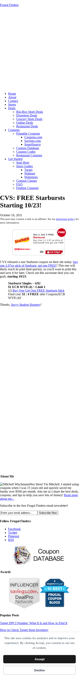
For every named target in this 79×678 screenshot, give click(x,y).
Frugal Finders (9, 5)
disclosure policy (65, 218)
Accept (40, 659)
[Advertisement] (39, 49)
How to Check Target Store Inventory (24, 630)
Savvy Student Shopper (25, 304)
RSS (11, 540)
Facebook (14, 529)
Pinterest (13, 536)
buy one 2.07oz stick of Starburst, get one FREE (39, 263)
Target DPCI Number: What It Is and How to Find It (33, 623)
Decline (39, 670)
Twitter (12, 532)
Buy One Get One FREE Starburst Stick (38, 290)
